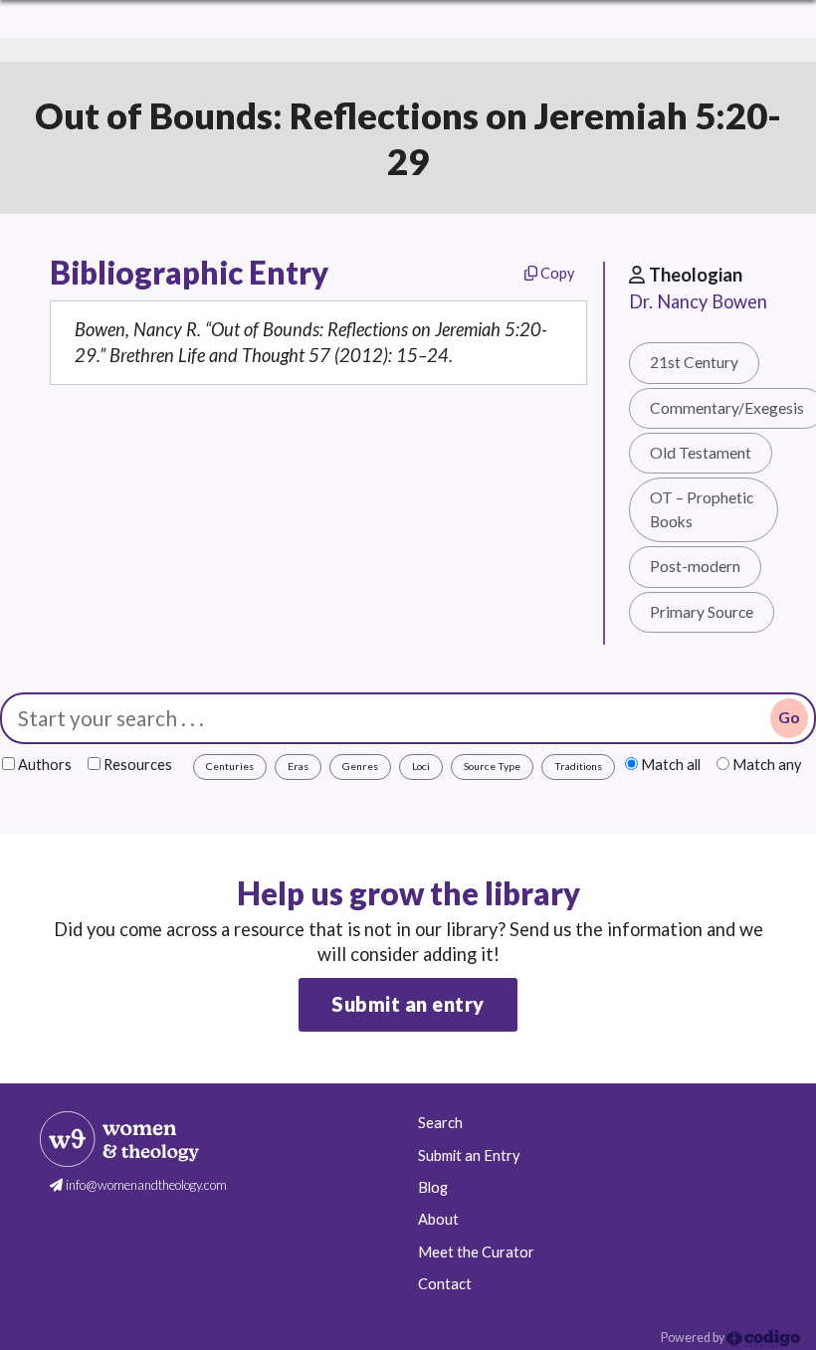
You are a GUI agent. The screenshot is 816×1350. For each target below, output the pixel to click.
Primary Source (701, 612)
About (438, 1219)
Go (789, 717)
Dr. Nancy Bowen (698, 301)
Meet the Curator (476, 1252)
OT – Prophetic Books (701, 508)
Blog (433, 1187)
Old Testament (700, 453)
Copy (555, 273)
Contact (445, 1283)
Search (440, 1122)
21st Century (694, 362)
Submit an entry (408, 1004)
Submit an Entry (468, 1155)
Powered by (693, 1337)
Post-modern (695, 566)
